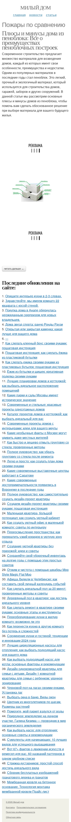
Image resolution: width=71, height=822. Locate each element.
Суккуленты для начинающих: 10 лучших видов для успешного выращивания (34, 742)
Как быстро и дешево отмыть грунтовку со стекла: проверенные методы (35, 444)
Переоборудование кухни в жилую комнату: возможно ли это (30, 619)
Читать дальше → (14, 268)
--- (6, 338)
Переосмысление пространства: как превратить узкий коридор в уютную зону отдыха (32, 537)
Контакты (10, 807)
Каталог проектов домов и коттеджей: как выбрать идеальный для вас (34, 416)
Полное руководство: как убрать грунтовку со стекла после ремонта (28, 454)
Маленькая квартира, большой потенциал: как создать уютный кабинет (31, 515)
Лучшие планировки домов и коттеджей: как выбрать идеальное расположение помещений (34, 386)
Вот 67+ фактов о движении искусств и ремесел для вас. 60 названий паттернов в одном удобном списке (33, 754)
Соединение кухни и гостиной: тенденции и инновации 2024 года (35, 638)
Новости (35, 15)
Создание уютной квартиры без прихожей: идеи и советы (27, 548)
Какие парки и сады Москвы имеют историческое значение (30, 397)
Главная (19, 15)
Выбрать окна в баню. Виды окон (31, 697)
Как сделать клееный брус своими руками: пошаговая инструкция (34, 345)
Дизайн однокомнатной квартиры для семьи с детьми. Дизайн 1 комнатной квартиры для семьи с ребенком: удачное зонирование (32, 675)
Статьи (51, 15)
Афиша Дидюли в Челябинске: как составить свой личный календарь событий (33, 581)
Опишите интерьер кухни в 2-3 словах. (33, 296)
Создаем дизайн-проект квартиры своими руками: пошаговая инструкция (35, 506)
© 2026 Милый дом (15, 802)
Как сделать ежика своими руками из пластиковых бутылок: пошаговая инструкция (35, 364)
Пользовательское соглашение (31, 807)
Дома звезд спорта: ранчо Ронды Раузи (34, 324)
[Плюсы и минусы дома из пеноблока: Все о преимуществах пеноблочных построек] (35, 192)
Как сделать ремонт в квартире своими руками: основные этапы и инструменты (33, 609)
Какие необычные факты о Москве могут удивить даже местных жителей (34, 435)
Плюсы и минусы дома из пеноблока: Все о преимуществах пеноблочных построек (33, 40)
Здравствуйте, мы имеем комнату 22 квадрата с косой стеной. (30, 303)
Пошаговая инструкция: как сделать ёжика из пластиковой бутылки (34, 355)
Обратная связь (13, 817)
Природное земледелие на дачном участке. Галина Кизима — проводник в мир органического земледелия (34, 721)
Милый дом (35, 7)
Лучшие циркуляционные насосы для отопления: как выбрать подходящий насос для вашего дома (33, 650)
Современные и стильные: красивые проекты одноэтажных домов (31, 406)
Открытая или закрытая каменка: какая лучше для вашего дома (32, 331)
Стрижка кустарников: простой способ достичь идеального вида (32, 765)
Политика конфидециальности (20, 812)
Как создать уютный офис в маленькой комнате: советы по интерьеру (33, 524)
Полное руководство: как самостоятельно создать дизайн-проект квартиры (35, 496)
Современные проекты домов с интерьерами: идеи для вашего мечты (30, 425)
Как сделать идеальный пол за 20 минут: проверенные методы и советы (34, 591)
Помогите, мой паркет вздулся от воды (35, 711)
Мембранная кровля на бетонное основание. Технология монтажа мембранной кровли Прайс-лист (29, 787)
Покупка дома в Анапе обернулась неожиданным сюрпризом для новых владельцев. (29, 315)
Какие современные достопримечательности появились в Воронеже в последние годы (29, 485)
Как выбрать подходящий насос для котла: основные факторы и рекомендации (33, 661)
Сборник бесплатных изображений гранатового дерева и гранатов (30, 775)
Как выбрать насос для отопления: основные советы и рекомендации (30, 732)
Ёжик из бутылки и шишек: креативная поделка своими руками (32, 373)
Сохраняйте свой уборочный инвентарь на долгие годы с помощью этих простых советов (34, 560)
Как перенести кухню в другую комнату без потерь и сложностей (33, 628)
